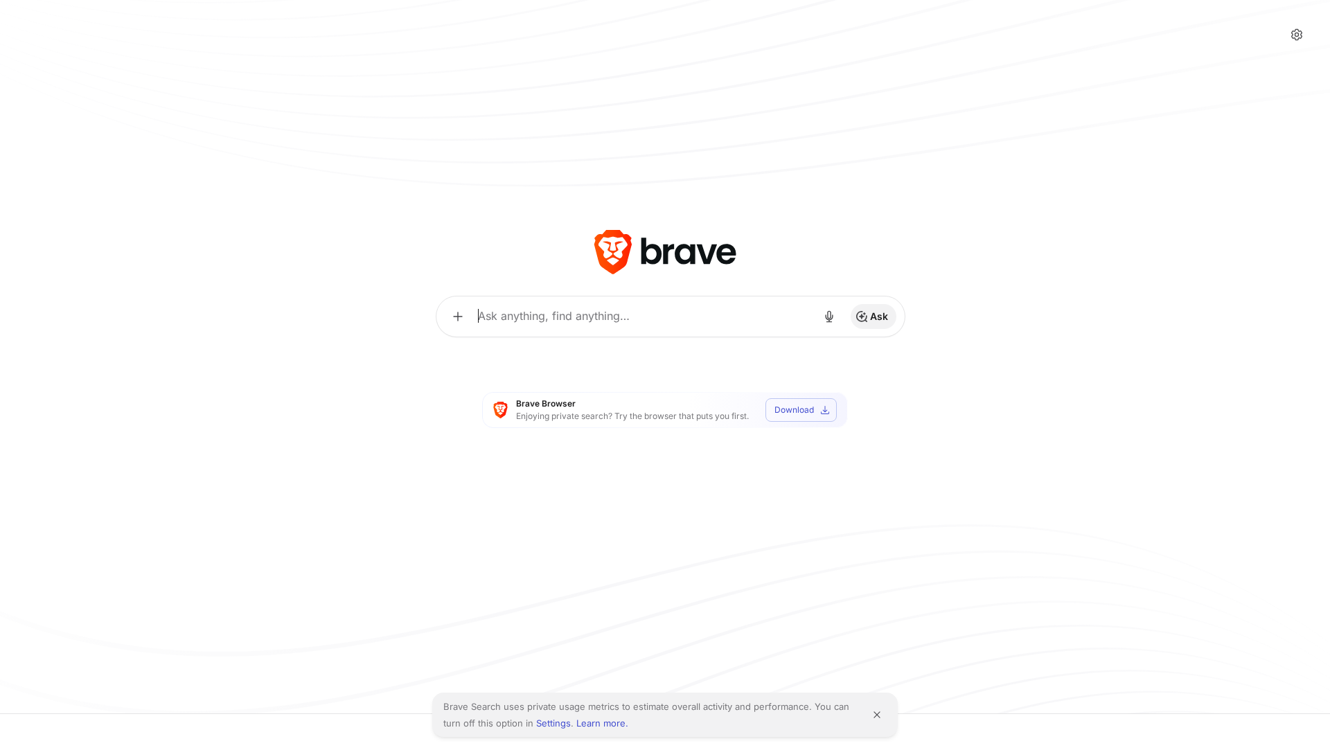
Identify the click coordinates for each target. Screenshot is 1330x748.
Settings (553, 723)
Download (794, 409)
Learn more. (602, 723)
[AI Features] (458, 316)
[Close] (877, 714)
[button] (1297, 34)
